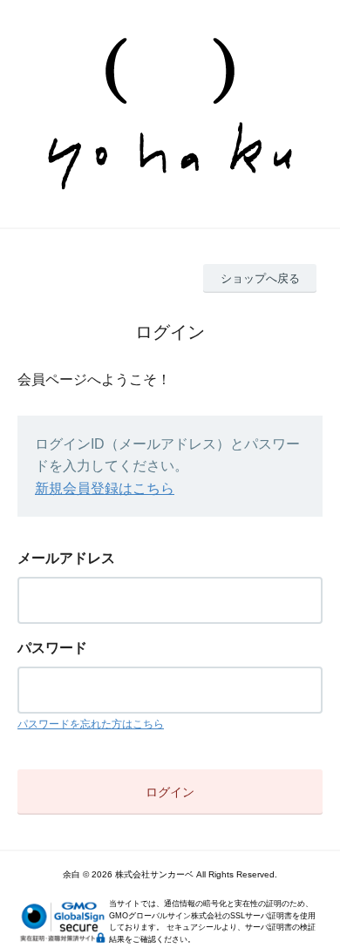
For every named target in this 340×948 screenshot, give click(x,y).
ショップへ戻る (260, 278)
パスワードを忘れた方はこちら (90, 724)
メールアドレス (66, 558)
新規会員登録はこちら (104, 488)
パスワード (52, 647)
